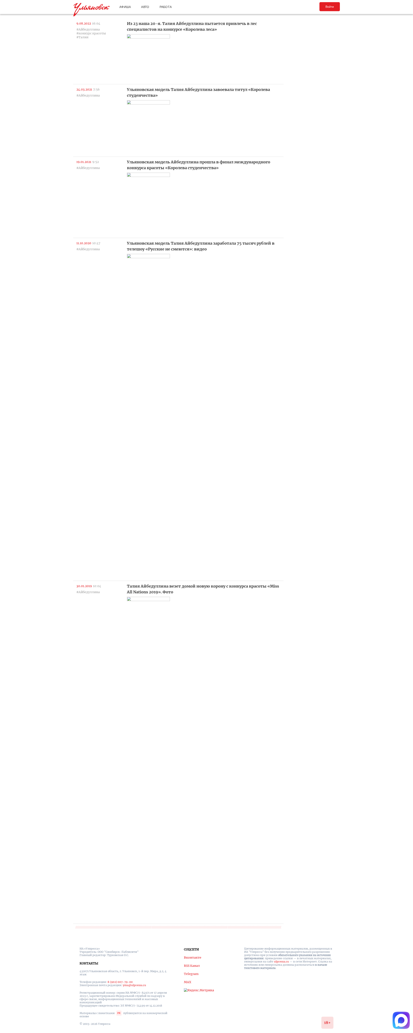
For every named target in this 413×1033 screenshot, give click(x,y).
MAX (187, 982)
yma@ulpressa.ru (134, 985)
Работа (166, 7)
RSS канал (192, 966)
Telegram (191, 974)
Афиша (125, 7)
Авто (145, 7)
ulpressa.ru (281, 961)
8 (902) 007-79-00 (120, 982)
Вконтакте (192, 957)
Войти (329, 6)
